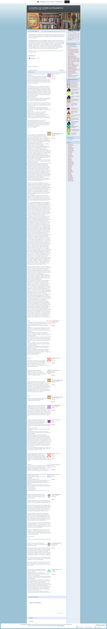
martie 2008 (70, 176)
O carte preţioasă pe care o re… (75, 119)
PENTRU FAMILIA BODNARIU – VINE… (75, 93)
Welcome (30, 28)
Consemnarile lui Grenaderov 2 (73, 52)
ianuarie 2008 (70, 178)
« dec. (69, 39)
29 (70, 38)
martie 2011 (70, 160)
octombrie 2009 (70, 163)
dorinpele (72, 121)
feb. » (71, 39)
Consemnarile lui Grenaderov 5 (73, 51)
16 (72, 35)
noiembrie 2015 (70, 151)
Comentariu (59, 613)
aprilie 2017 (70, 146)
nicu (54, 370)
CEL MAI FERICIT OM (75, 130)
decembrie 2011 (71, 156)
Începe (67, 1)
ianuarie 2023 (70, 144)
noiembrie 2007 (70, 180)
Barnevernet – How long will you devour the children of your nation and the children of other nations (74, 60)
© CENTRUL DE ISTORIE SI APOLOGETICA (46, 8)
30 (72, 38)
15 (70, 35)
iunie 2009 (69, 167)
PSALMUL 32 (61, 70)
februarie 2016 (70, 148)
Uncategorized (34, 66)
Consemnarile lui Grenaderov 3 (73, 50)
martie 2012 (70, 154)
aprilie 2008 (70, 175)
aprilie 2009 (70, 169)
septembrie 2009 (71, 164)
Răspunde (53, 78)
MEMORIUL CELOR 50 (33, 70)
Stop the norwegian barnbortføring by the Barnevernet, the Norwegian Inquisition (74, 70)
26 (77, 36)
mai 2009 (69, 168)
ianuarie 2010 (70, 161)
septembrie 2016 (71, 147)
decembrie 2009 (71, 162)
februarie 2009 (70, 171)
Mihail (72, 125)
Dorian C (72, 96)
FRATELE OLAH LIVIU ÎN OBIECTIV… (75, 122)
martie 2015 (70, 152)
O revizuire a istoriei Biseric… (74, 112)
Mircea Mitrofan (74, 103)
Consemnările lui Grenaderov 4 (73, 49)
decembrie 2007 (71, 179)
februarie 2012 (70, 155)
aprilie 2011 (70, 159)
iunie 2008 (69, 172)
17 (73, 35)
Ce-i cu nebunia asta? (72, 45)
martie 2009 (70, 170)
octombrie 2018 (70, 145)
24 (73, 36)
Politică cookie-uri (60, 625)
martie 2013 (70, 153)
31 (73, 38)
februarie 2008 (70, 177)
